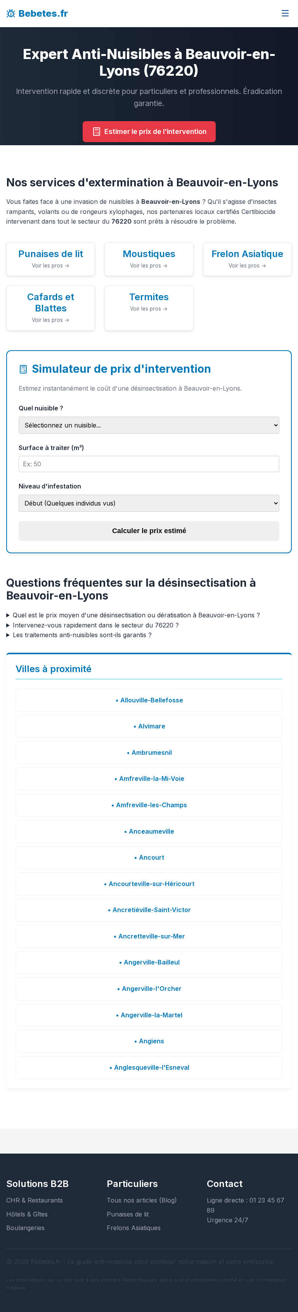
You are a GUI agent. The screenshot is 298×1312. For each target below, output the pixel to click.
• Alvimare (149, 726)
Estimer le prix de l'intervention (155, 131)
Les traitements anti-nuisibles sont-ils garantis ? (82, 635)
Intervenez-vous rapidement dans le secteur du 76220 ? (96, 625)
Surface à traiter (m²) (51, 448)
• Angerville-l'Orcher (149, 988)
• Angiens (149, 1041)
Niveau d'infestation (50, 486)
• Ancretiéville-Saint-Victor (149, 910)
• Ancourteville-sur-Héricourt (149, 884)
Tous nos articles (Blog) (142, 1200)
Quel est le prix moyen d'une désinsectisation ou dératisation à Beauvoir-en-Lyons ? (136, 615)
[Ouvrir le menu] (285, 14)
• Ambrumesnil (149, 752)
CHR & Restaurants (34, 1200)
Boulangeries (25, 1228)
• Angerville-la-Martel (149, 1015)
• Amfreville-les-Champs (149, 805)
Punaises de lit (128, 1214)
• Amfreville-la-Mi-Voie (149, 778)
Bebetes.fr (43, 13)
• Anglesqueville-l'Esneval (149, 1067)
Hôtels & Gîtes (27, 1214)
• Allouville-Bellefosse (149, 700)
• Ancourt (149, 857)
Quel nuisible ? (41, 408)
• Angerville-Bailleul (149, 962)
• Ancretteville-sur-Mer (149, 936)
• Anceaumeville (149, 831)
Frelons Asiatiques (134, 1228)
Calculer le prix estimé (149, 531)
